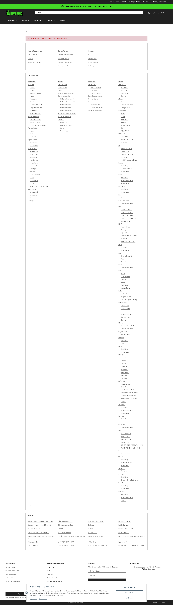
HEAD (120, 265)
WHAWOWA (125, 131)
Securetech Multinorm (128, 241)
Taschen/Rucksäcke (95, 110)
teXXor (120, 457)
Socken (32, 183)
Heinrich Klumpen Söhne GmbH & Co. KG (71, 536)
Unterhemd (34, 192)
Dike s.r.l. (91, 529)
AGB (89, 55)
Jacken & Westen (35, 93)
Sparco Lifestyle (96, 93)
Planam (120, 346)
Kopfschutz (34, 166)
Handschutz (34, 160)
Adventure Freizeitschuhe (129, 398)
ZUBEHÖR (124, 285)
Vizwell (120, 483)
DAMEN (123, 279)
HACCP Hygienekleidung (38, 125)
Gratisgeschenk (134, 2)
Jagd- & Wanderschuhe (65, 93)
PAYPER (121, 337)
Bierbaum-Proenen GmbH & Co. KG (39, 525)
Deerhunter (122, 186)
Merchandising (93, 99)
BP (119, 145)
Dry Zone (124, 233)
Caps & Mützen (35, 174)
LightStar (124, 366)
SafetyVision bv (33, 542)
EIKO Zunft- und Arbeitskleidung (38, 532)
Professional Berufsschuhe (129, 393)
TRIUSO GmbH (33, 546)
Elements (124, 238)
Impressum (33, 599)
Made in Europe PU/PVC (129, 236)
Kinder (32, 96)
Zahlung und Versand (65, 66)
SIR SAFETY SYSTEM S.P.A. (67, 546)
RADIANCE (124, 122)
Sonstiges (33, 169)
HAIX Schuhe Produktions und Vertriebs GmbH (40, 537)
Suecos (120, 451)
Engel (120, 244)
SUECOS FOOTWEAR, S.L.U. (97, 546)
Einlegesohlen (125, 108)
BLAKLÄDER (122, 134)
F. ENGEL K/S (92, 532)
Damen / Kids (125, 317)
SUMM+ (123, 128)
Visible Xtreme (125, 227)
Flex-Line (124, 311)
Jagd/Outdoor (32, 140)
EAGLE (123, 113)
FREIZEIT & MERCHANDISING (130, 448)
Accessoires (125, 422)
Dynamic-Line (125, 308)
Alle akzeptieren (129, 587)
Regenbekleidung (36, 108)
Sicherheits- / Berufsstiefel (67, 113)
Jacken (32, 134)
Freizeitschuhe (62, 87)
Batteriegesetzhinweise (95, 66)
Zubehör (33, 137)
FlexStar (123, 361)
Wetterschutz (125, 93)
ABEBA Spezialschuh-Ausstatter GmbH (40, 521)
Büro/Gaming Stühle (95, 96)
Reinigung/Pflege (66, 125)
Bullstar (120, 163)
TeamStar (124, 378)
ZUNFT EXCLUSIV (127, 215)
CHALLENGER (125, 276)
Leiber (120, 291)
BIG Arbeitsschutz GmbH (66, 525)
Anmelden (107, 580)
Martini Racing (95, 90)
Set (31, 198)
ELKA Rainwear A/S (64, 532)
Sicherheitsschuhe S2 (67, 105)
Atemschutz (34, 151)
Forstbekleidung (33, 128)
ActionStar (124, 358)
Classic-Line (125, 305)
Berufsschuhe (62, 84)
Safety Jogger (123, 381)
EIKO (120, 206)
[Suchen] (141, 13)
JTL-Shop (162, 602)
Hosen (32, 90)
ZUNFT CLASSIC (126, 209)
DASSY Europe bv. (124, 525)
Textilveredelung (63, 58)
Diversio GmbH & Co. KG (126, 529)
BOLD (123, 273)
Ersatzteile (63, 122)
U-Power (121, 474)
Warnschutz (34, 110)
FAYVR (123, 116)
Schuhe (90, 102)
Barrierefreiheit (63, 51)
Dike (119, 195)
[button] (148, 12)
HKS (119, 270)
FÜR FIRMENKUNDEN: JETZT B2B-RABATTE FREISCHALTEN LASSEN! (86, 6)
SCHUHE (124, 142)
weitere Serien (125, 221)
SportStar (124, 375)
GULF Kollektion (96, 87)
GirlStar (123, 363)
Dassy (120, 174)
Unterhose (33, 195)
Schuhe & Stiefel (126, 169)
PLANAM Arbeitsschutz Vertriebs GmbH (131, 536)
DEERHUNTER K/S (34, 529)
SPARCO (121, 430)
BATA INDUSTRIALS (124, 110)
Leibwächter (122, 302)
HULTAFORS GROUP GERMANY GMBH (131, 546)
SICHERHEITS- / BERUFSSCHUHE (132, 445)
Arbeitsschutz (32, 148)
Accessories (34, 145)
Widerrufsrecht (93, 62)
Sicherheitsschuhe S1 (67, 99)
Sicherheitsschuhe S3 (67, 108)
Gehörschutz (34, 157)
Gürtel (32, 177)
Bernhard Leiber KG (124, 521)
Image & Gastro (35, 122)
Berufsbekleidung (33, 116)
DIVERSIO (121, 491)
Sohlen (62, 128)
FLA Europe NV (123, 532)
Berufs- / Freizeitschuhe (129, 326)
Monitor (120, 323)
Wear (122, 259)
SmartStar (124, 369)
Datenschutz (43, 599)
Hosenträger (34, 180)
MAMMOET (124, 119)
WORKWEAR (125, 442)
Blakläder (91, 525)
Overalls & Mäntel (36, 105)
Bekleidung (33, 142)
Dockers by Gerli (123, 201)
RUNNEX (121, 355)
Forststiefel (61, 90)
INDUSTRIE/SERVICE (128, 140)
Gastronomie (125, 151)
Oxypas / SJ (122, 331)
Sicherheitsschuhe (64, 96)
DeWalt (60, 529)
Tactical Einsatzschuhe (128, 395)
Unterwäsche (32, 189)
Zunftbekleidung (35, 113)
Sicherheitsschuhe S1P (67, 102)
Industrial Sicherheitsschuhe (130, 390)
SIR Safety (121, 404)
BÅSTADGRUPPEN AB (65, 521)
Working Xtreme (126, 230)
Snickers (121, 416)
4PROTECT (122, 84)
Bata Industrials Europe (95, 521)
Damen (32, 87)
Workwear (31, 84)
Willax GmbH (92, 542)
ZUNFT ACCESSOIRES (128, 218)
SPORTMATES (125, 125)
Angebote (32, 505)
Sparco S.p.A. (122, 542)
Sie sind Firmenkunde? (118, 2)
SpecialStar (124, 372)
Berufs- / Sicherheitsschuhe (130, 480)
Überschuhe (64, 131)
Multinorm (33, 99)
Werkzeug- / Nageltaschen (39, 186)
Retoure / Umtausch (159, 2)
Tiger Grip (121, 468)
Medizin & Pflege (35, 119)
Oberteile (33, 102)
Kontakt (145, 2)
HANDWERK (125, 137)
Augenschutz (34, 154)
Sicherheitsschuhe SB (67, 110)
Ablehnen (129, 598)
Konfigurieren (129, 593)
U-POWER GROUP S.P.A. (66, 542)
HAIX (120, 253)
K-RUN (123, 282)
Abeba (120, 99)
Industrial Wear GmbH (95, 536)
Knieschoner (34, 163)
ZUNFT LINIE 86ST (127, 212)
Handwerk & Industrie (128, 154)
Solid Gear (121, 425)
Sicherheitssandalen (64, 116)
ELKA (120, 224)
